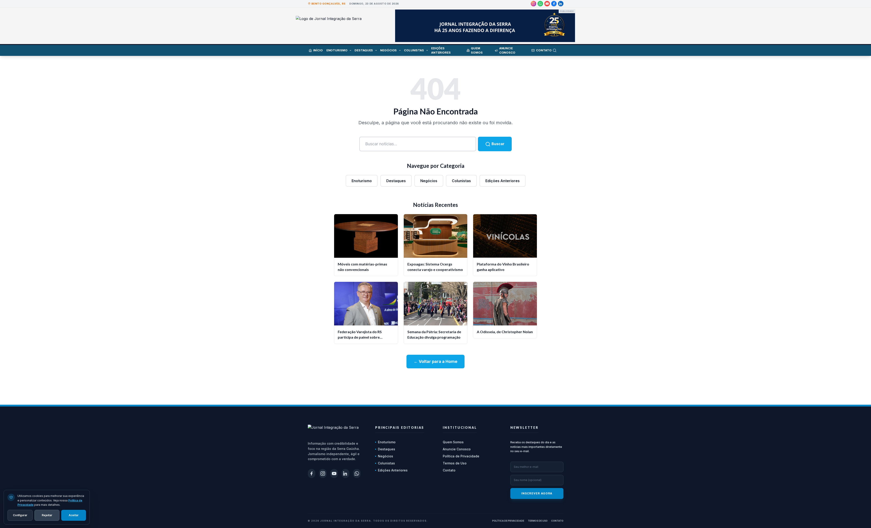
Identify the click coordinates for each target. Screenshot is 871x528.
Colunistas (461, 180)
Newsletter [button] (524, 427)
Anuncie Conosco (457, 449)
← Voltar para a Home (435, 361)
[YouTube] (547, 3)
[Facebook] (554, 3)
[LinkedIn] (560, 3)
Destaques (396, 180)
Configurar (20, 515)
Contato (449, 470)
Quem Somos (453, 442)
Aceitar (73, 515)
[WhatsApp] (540, 3)
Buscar (497, 143)
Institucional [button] (460, 427)
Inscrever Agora (537, 493)
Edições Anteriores (502, 180)
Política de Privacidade (461, 456)
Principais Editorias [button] (399, 427)
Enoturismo (362, 180)
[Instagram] (533, 3)
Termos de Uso (455, 463)
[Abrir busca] (558, 50)
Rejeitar (47, 515)
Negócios (428, 180)
